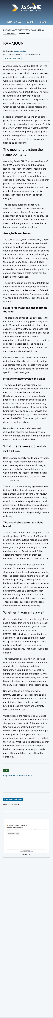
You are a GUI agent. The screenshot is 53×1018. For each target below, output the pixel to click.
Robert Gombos (20, 51)
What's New (14, 22)
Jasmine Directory (26, 7)
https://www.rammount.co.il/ (17, 775)
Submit (30, 22)
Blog (43, 22)
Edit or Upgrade (12, 58)
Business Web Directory (16, 30)
